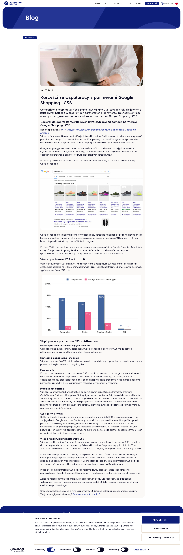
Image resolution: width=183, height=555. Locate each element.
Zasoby (138, 3)
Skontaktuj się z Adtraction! (86, 494)
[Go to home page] (13, 3)
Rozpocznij (152, 3)
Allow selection (161, 529)
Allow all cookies (161, 520)
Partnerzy (118, 3)
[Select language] (177, 3)
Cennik (106, 3)
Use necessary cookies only (161, 537)
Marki (97, 3)
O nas (128, 3)
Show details (139, 550)
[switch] (77, 549)
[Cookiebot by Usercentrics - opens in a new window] (17, 550)
